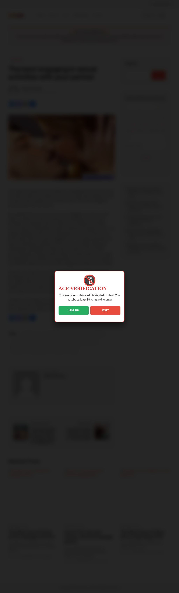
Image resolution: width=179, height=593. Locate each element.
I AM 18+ (74, 310)
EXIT (105, 310)
